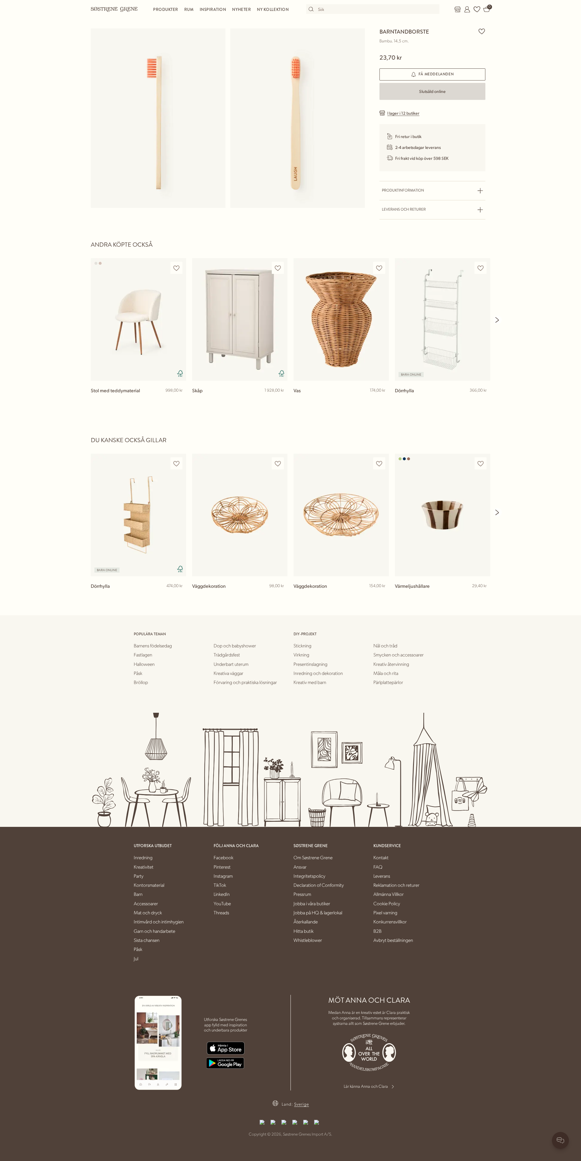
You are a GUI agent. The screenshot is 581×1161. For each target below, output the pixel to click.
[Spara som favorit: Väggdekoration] (278, 463)
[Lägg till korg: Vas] (381, 400)
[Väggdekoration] (239, 515)
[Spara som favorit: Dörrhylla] (481, 268)
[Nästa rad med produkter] (497, 320)
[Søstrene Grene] (114, 9)
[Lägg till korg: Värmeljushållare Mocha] (483, 596)
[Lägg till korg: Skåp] (280, 400)
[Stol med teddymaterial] (138, 319)
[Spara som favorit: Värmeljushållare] (481, 463)
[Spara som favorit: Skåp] (278, 268)
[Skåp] (239, 319)
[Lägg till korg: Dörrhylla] (483, 400)
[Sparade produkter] (477, 9)
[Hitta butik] (457, 9)
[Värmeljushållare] (442, 515)
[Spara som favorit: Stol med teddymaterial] (176, 268)
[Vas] (341, 319)
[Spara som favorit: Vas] (379, 268)
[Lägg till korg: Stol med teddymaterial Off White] (178, 400)
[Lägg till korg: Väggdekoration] (280, 596)
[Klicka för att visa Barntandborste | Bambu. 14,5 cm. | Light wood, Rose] (158, 118)
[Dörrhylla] (442, 319)
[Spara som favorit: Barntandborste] (481, 31)
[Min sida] (467, 9)
